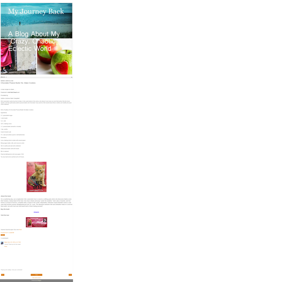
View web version (36, 277)
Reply (5, 246)
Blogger (39, 280)
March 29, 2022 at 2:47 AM (14, 242)
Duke (5, 242)
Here (20, 229)
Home (36, 274)
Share (3, 235)
